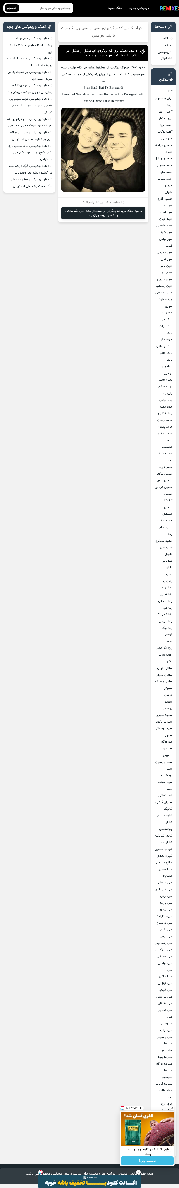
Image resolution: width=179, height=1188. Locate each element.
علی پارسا (166, 903)
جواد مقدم (165, 407)
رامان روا (167, 581)
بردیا (169, 360)
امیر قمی (166, 259)
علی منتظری (164, 1003)
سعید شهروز (164, 715)
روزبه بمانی (165, 655)
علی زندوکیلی (163, 950)
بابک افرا (167, 319)
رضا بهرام (166, 588)
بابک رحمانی (164, 346)
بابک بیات (165, 326)
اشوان (168, 192)
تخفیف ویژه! (147, 1161)
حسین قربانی (163, 487)
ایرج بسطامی (163, 293)
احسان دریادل (163, 159)
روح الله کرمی (164, 648)
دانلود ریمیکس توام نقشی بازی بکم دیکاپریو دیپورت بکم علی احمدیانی (30, 153)
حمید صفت (164, 521)
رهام (169, 641)
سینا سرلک (165, 782)
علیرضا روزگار (164, 1064)
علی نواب (166, 1030)
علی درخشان (164, 923)
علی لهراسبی (164, 997)
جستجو (12, 8)
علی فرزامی (165, 983)
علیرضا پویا (165, 1057)
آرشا (169, 105)
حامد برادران (164, 420)
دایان (169, 568)
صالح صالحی (164, 863)
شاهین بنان (164, 816)
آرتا (170, 91)
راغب (169, 574)
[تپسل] (40, 1172)
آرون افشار (165, 118)
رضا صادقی (165, 601)
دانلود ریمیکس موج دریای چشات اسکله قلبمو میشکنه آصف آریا (30, 45)
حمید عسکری (163, 541)
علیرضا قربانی (163, 1084)
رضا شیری (166, 594)
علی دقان (166, 930)
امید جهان (165, 219)
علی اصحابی (164, 883)
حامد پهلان (165, 427)
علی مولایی (165, 1010)
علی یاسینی (164, 1037)
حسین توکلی (164, 474)
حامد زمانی (165, 433)
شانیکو (167, 809)
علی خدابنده (164, 916)
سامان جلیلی (164, 675)
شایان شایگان (163, 836)
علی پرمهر (166, 909)
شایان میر (166, 842)
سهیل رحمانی (163, 728)
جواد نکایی (165, 413)
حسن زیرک (165, 467)
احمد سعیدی (163, 165)
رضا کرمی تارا (164, 614)
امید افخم (166, 212)
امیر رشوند (165, 232)
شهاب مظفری (163, 849)
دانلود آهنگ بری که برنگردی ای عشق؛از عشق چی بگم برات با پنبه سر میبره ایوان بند (101, 53)
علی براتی (166, 896)
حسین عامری (163, 480)
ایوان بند (166, 313)
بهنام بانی (165, 380)
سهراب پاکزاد (164, 722)
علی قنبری (165, 990)
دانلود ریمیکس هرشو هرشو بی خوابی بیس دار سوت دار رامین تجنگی (30, 106)
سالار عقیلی (164, 668)
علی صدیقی (164, 956)
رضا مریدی (165, 621)
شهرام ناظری (164, 856)
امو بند (168, 206)
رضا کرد (167, 608)
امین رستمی (164, 286)
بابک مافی (165, 353)
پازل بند (167, 393)
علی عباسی (165, 963)
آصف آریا (166, 125)
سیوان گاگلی (163, 802)
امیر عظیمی (164, 252)
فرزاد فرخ (166, 1104)
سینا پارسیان (163, 762)
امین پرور (166, 273)
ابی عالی (166, 138)
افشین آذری (164, 199)
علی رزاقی (166, 936)
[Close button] (138, 1172)
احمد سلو (166, 172)
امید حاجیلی (164, 226)
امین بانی (166, 266)
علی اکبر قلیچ (163, 889)
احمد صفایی (164, 179)
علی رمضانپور (163, 943)
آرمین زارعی (165, 112)
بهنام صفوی (164, 386)
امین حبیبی (164, 279)
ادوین (168, 185)
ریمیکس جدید (139, 8)
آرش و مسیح (163, 98)
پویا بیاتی (165, 400)
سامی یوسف (163, 681)
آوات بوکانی (164, 132)
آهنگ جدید (115, 8)
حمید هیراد (165, 547)
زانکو (169, 661)
